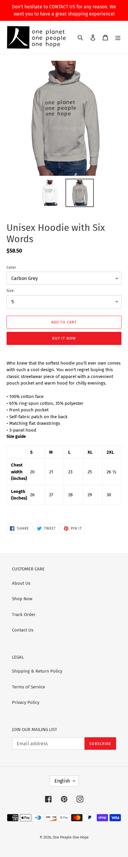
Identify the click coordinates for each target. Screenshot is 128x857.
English (62, 781)
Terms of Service (28, 687)
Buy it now (64, 338)
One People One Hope (71, 837)
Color (11, 267)
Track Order (23, 614)
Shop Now (22, 598)
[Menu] (118, 37)
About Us (21, 583)
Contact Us (22, 630)
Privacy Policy (25, 702)
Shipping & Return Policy (37, 671)
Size (10, 290)
